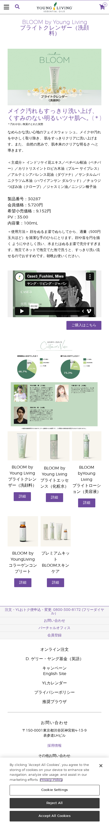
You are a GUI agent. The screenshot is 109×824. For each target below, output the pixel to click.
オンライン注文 (54, 649)
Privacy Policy (51, 780)
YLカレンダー (54, 683)
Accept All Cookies (54, 816)
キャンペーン (54, 668)
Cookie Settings (54, 790)
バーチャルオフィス (54, 628)
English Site (54, 674)
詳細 (22, 496)
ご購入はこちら (83, 325)
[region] (54, 791)
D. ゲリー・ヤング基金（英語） (55, 659)
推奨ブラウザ (54, 702)
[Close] (100, 765)
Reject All (54, 803)
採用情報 (54, 745)
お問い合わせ (54, 620)
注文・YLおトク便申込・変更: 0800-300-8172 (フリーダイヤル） (54, 611)
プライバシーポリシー (54, 692)
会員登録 (54, 635)
